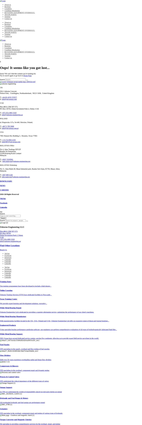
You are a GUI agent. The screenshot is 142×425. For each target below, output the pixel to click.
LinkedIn (3, 207)
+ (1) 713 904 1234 (9, 140)
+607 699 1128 (7, 175)
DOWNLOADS (6, 181)
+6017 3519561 (7, 159)
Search (2, 79)
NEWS (2, 186)
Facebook (3, 203)
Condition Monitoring (12, 11)
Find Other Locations (10, 245)
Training (7, 17)
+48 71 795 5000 (8, 126)
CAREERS (4, 190)
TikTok (3, 199)
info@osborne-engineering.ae (12, 115)
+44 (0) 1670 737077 (9, 97)
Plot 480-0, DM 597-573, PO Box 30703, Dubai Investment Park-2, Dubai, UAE (11, 234)
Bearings (7, 7)
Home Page (27, 76)
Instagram (7, 258)
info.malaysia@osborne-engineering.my (16, 161)
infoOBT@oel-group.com (11, 142)
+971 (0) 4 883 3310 (9, 113)
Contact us (8, 19)
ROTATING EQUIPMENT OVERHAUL (19, 13)
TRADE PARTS (10, 15)
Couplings (8, 9)
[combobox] (10, 216)
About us (7, 5)
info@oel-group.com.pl (10, 128)
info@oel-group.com (9, 99)
